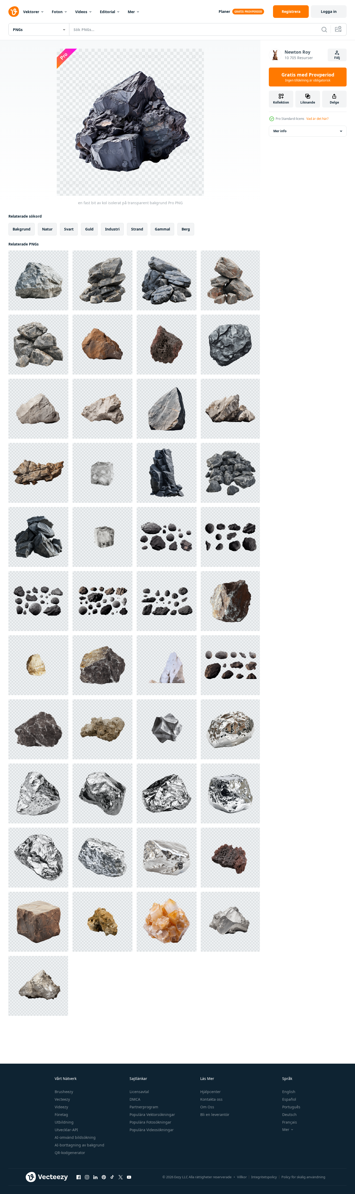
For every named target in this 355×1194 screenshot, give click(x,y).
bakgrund (21, 229)
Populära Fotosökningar (150, 1122)
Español (289, 1099)
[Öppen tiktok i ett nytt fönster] (112, 1177)
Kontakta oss (211, 1099)
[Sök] (324, 29)
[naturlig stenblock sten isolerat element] (102, 665)
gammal (162, 229)
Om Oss (207, 1106)
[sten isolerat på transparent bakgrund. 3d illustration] (230, 409)
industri (112, 229)
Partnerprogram (144, 1106)
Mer (131, 11)
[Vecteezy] (13, 11)
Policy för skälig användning (303, 1177)
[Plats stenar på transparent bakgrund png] (167, 537)
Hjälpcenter (210, 1091)
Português (291, 1106)
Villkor (242, 1177)
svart (69, 229)
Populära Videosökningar (152, 1129)
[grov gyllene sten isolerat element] (102, 922)
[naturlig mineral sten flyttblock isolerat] (230, 601)
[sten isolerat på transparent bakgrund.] (167, 409)
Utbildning (64, 1122)
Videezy (61, 1106)
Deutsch (289, 1114)
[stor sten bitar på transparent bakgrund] (102, 280)
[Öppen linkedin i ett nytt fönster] (95, 1177)
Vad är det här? (317, 118)
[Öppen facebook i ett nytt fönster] (78, 1177)
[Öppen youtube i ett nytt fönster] (129, 1177)
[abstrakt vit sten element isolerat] (102, 729)
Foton (57, 11)
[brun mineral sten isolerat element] (167, 345)
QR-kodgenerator (70, 1152)
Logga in (329, 11)
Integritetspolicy (264, 1177)
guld (89, 229)
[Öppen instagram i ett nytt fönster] (87, 1177)
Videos (81, 11)
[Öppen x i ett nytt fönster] (121, 1177)
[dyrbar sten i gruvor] (167, 922)
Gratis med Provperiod (307, 77)
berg (186, 229)
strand (137, 229)
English (288, 1091)
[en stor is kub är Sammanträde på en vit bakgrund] (102, 473)
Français (289, 1122)
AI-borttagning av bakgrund (79, 1144)
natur (47, 229)
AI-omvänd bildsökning (75, 1137)
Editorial (107, 11)
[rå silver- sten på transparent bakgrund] (230, 729)
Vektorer (31, 11)
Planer (224, 11)
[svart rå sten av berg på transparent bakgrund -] (167, 473)
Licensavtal (139, 1091)
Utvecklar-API (66, 1129)
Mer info (279, 131)
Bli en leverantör (214, 1114)
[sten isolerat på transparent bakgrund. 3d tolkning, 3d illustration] (38, 473)
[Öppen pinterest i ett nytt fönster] (104, 1177)
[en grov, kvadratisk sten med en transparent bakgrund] (38, 922)
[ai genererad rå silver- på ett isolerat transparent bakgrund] (230, 922)
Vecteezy (62, 1099)
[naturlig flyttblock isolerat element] (38, 729)
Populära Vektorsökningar (152, 1114)
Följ (337, 57)
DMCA (135, 1099)
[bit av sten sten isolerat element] (230, 858)
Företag (61, 1114)
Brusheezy (64, 1091)
